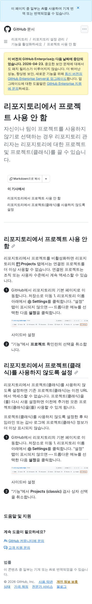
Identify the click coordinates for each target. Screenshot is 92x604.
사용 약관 (46, 582)
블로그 (62, 587)
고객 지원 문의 (19, 548)
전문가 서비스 (42, 587)
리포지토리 (19, 39)
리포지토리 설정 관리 (48, 39)
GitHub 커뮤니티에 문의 (26, 541)
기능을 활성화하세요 (26, 44)
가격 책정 (21, 587)
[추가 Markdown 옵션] (46, 178)
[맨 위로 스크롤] (81, 593)
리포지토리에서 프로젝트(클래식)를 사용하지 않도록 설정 (42, 369)
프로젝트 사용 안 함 (61, 44)
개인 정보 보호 (67, 582)
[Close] (78, 7)
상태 (7, 587)
